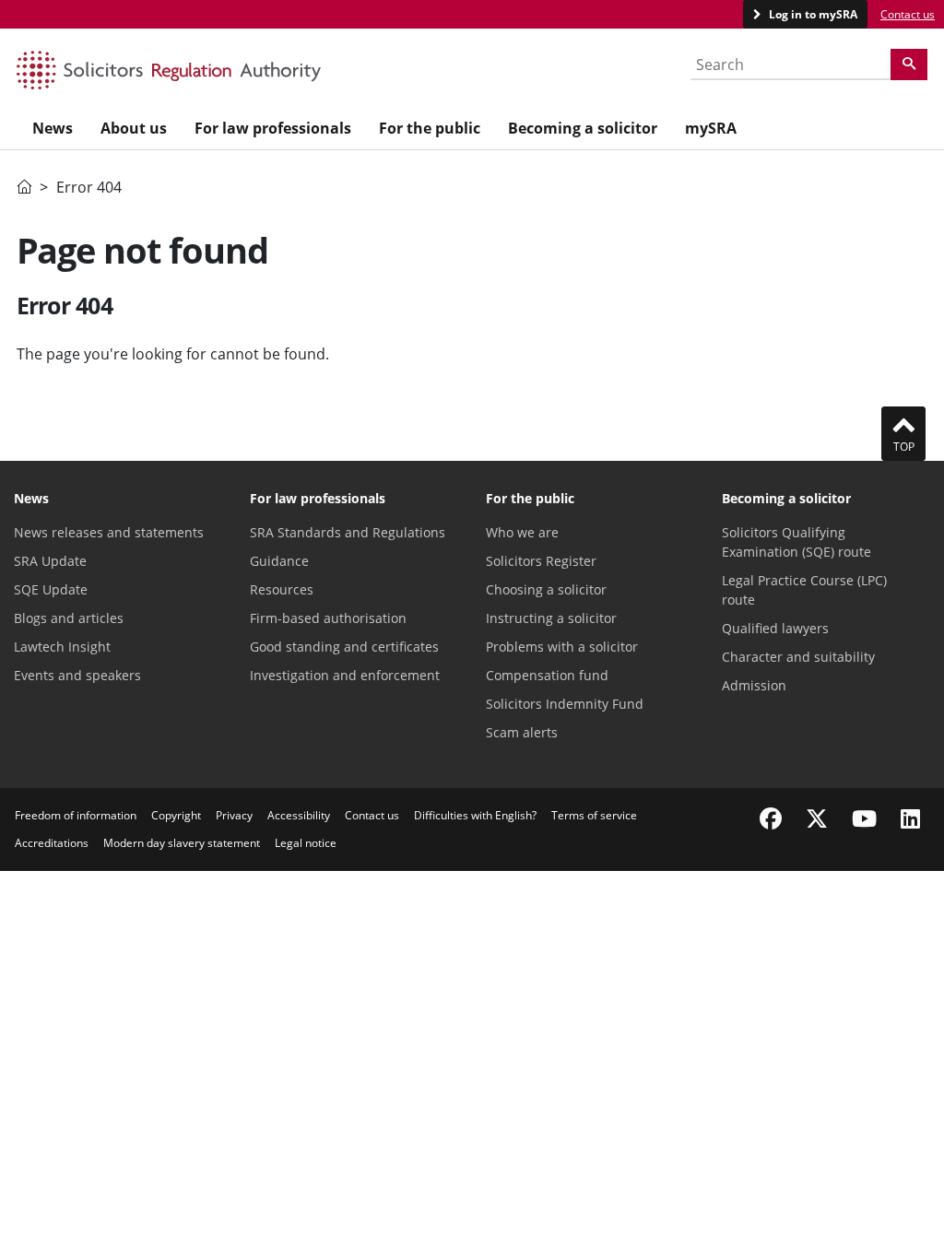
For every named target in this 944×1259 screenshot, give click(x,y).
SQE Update (51, 589)
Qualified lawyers (775, 628)
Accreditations (51, 843)
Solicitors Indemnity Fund (564, 703)
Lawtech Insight (62, 646)
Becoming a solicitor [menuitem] (582, 128)
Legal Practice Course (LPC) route (804, 589)
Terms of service (594, 815)
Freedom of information (75, 815)
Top (903, 446)
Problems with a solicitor (562, 646)
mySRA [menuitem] (711, 128)
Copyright (176, 815)
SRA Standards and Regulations (347, 532)
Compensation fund (547, 675)
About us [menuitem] (133, 128)
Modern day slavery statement (181, 843)
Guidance (279, 561)
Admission (754, 685)
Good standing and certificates (344, 646)
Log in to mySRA (811, 14)
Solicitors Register (541, 561)
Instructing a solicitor (551, 618)
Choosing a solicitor (546, 589)
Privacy (234, 815)
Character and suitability (798, 656)
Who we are (522, 532)
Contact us (907, 14)
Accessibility (298, 815)
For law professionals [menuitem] (273, 128)
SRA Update (50, 561)
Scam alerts (522, 732)
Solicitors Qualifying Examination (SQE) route (796, 542)
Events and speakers (77, 675)
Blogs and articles (69, 618)
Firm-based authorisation (328, 618)
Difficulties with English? (475, 815)
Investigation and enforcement (345, 675)
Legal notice (305, 843)
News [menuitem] (52, 128)
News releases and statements (109, 532)
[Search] (909, 64)
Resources (281, 589)
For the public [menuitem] (429, 128)
